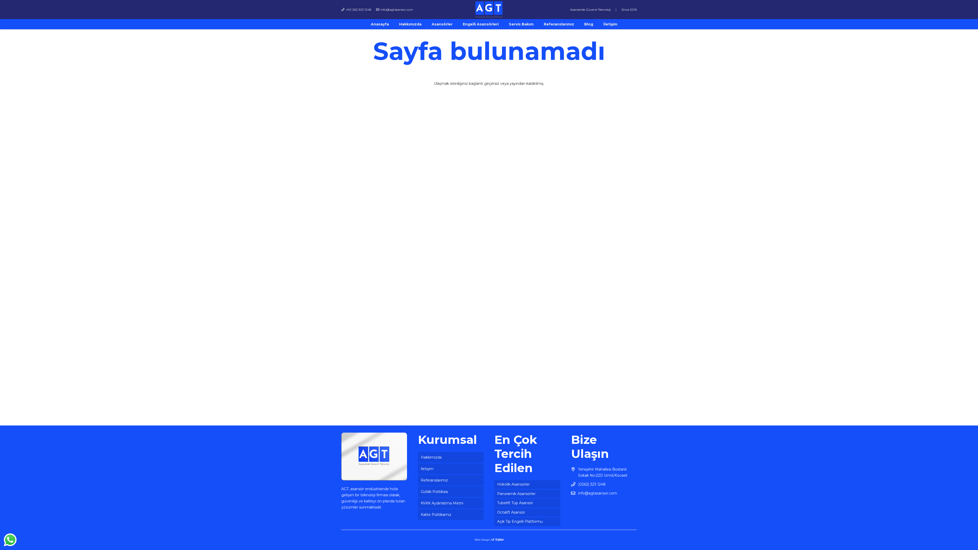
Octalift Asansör (511, 512)
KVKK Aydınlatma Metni (442, 503)
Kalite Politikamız (436, 514)
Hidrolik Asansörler (513, 484)
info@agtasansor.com (597, 493)
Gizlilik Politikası (434, 491)
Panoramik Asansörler (516, 493)
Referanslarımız (434, 480)
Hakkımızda (431, 457)
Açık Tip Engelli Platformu (520, 521)
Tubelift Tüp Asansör (515, 503)
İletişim (427, 468)
